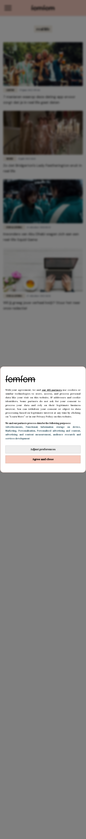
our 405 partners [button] (52, 390)
